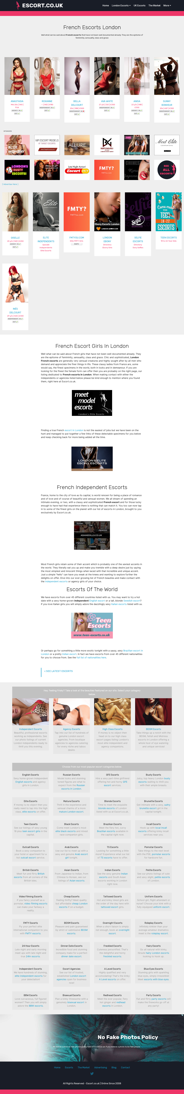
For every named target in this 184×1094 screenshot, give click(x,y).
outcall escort (28, 857)
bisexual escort (75, 1002)
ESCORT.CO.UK (42, 5)
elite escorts (29, 811)
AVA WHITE (107, 101)
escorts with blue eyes (156, 979)
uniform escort (161, 907)
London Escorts (120, 5)
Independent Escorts (30, 729)
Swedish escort (131, 600)
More (166, 5)
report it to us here (149, 1047)
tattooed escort (109, 907)
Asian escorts (77, 880)
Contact (125, 1067)
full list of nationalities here (91, 657)
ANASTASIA (17, 101)
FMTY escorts (33, 933)
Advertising (100, 1067)
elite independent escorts (29, 975)
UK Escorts (139, 5)
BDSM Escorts (153, 729)
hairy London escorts (157, 952)
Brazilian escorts (106, 831)
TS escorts (106, 857)
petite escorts (162, 877)
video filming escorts (35, 903)
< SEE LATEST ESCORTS (58, 671)
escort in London (74, 430)
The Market (154, 5)
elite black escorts (65, 831)
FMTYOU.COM (76, 237)
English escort (97, 600)
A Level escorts (107, 979)
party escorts (159, 998)
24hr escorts (33, 956)
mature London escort (71, 811)
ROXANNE (47, 101)
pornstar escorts (161, 854)
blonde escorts (106, 808)
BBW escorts (36, 1005)
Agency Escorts (71, 729)
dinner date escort (71, 956)
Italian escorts (119, 604)
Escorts (69, 1067)
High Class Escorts (112, 729)
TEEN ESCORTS (168, 237)
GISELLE (15, 237)
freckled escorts (112, 956)
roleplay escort (159, 933)
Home (105, 5)
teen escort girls (31, 831)
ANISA (137, 101)
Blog (114, 1067)
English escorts (24, 781)
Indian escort (69, 654)
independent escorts (56, 581)
